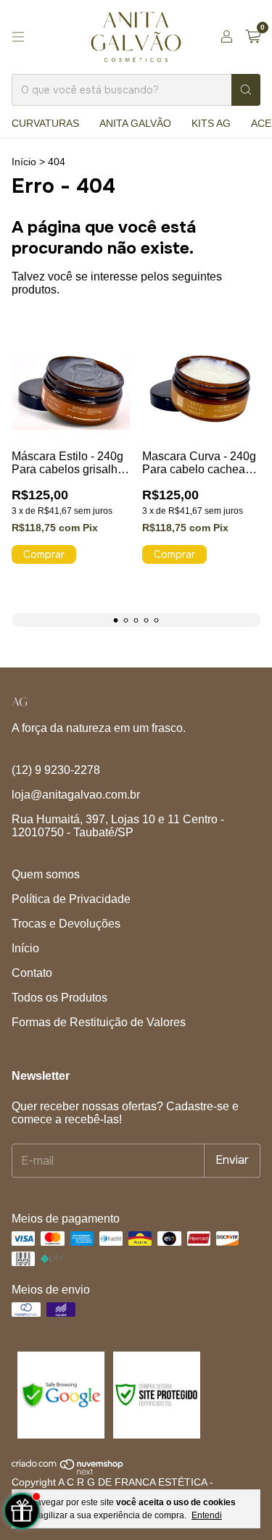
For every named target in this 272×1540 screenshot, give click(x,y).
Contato (32, 973)
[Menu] (18, 36)
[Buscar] (245, 90)
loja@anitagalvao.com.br (76, 794)
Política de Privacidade (71, 899)
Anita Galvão (135, 123)
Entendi (206, 1515)
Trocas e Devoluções (66, 923)
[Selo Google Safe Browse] (59, 1435)
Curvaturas (45, 123)
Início (24, 161)
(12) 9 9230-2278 (56, 770)
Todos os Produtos (59, 997)
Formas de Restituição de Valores (99, 1022)
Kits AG (211, 123)
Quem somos (46, 874)
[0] (252, 37)
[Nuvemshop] (68, 1471)
